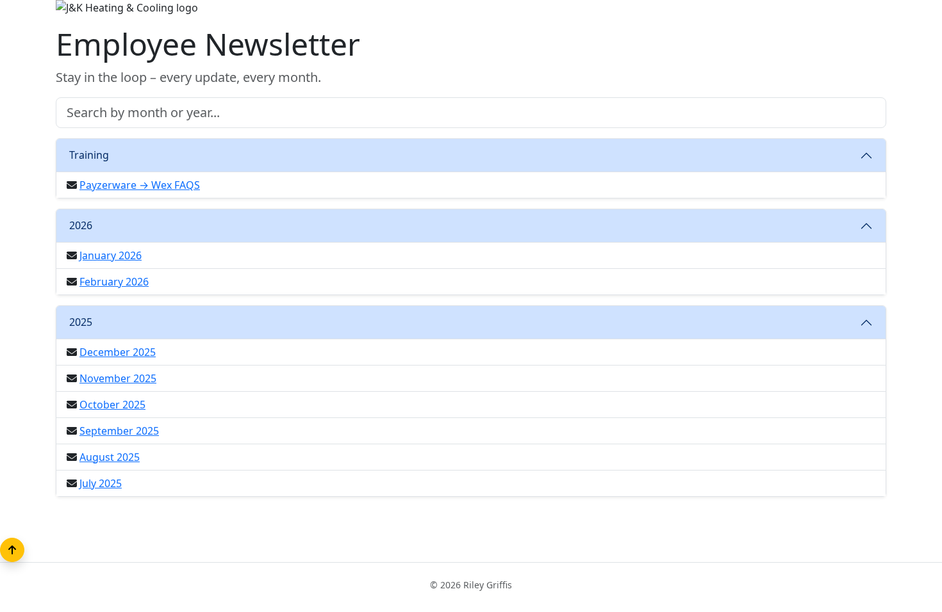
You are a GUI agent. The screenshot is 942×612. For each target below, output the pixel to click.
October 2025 (112, 405)
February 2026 (114, 282)
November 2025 (117, 378)
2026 (80, 225)
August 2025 (109, 457)
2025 (80, 322)
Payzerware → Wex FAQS (139, 185)
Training (89, 155)
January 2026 (110, 255)
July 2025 (100, 483)
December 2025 (117, 352)
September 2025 (119, 431)
